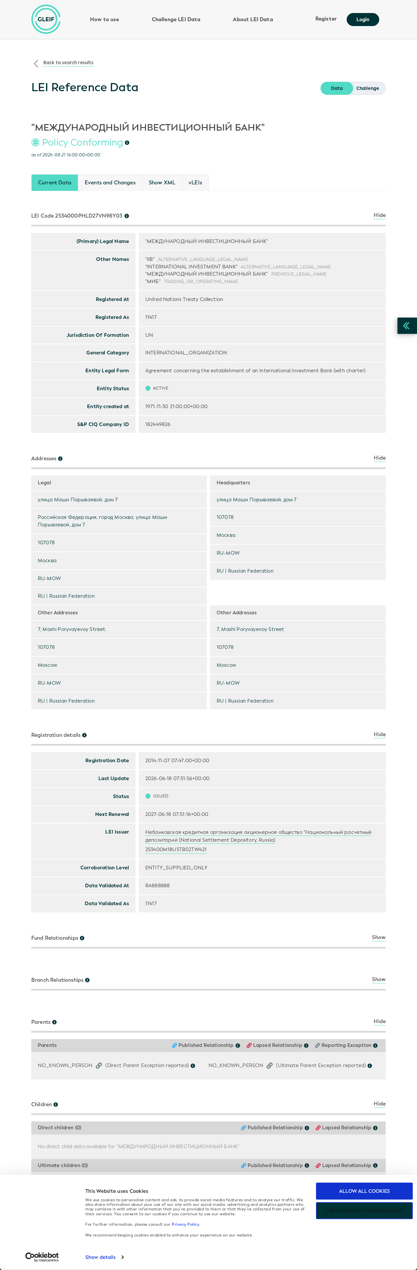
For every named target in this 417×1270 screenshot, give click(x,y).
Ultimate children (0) (63, 1165)
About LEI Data (253, 19)
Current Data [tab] (54, 182)
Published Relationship (206, 1045)
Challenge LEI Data (176, 19)
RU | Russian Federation (66, 596)
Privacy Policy (185, 1224)
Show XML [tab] (162, 182)
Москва (47, 560)
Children (41, 1104)
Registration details (55, 735)
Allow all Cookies (364, 1191)
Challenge (367, 88)
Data (337, 88)
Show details (100, 1257)
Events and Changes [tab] (110, 182)
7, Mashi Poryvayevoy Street (250, 629)
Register (326, 18)
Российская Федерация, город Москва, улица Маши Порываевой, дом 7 (102, 521)
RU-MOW (49, 578)
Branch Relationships (57, 980)
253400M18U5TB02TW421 (176, 849)
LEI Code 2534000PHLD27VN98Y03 (77, 216)
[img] (127, 143)
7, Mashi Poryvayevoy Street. (72, 629)
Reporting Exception (346, 1045)
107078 (46, 542)
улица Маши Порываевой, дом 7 (78, 499)
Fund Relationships (54, 938)
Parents (40, 1022)
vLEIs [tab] (195, 182)
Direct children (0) (59, 1127)
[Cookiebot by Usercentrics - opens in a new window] (42, 1257)
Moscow (47, 665)
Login (362, 19)
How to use (104, 19)
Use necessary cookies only (364, 1210)
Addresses (43, 458)
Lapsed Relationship (277, 1045)
